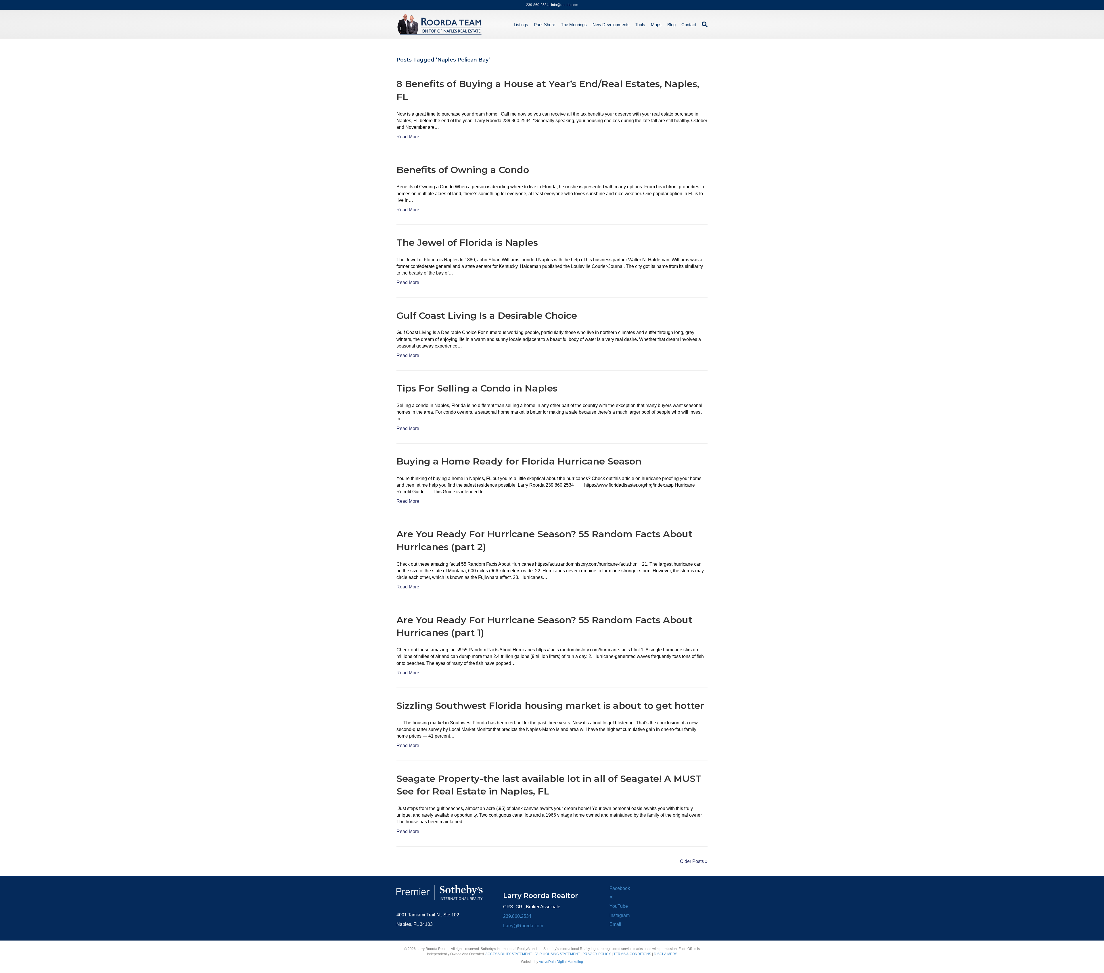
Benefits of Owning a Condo (462, 169)
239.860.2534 (517, 916)
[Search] (703, 24)
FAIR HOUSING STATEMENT (557, 954)
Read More (407, 136)
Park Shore (544, 24)
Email (615, 924)
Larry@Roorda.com (523, 925)
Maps (656, 24)
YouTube (619, 906)
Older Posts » (694, 861)
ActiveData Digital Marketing (561, 962)
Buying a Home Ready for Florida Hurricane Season (518, 461)
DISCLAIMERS (665, 954)
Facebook (620, 888)
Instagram (620, 915)
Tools (640, 24)
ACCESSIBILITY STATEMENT (508, 954)
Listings (521, 24)
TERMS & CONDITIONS (632, 954)
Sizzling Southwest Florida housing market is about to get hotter (550, 705)
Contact (688, 24)
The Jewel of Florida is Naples (467, 242)
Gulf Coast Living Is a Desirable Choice (486, 315)
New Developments (611, 24)
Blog (671, 24)
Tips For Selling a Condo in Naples (476, 388)
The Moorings (574, 24)
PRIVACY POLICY (596, 954)
